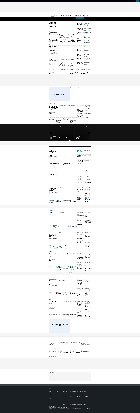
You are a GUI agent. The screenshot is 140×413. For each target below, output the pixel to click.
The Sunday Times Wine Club (80, 391)
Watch (50, 124)
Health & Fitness (58, 122)
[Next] (89, 133)
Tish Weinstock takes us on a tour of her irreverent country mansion (62, 138)
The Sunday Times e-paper (73, 391)
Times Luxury (78, 396)
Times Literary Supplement (73, 404)
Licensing (62, 408)
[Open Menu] (1, 1)
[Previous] (51, 133)
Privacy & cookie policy (51, 408)
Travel (76, 15)
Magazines (87, 15)
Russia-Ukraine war (65, 164)
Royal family (50, 113)
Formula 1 (78, 260)
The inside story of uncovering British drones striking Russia (88, 138)
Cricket (69, 42)
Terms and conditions (79, 408)
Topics (66, 408)
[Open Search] (3, 1)
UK (54, 15)
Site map (64, 408)
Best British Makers (86, 395)
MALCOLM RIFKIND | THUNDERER (80, 179)
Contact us (57, 391)
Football (78, 269)
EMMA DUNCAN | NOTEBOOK (88, 179)
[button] (61, 133)
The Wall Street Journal (79, 404)
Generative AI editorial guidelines (57, 408)
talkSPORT (85, 404)
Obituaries (81, 15)
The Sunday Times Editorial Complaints (52, 394)
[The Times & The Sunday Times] (8, 1)
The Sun (64, 404)
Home (52, 15)
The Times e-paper (65, 391)
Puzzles (84, 15)
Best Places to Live (72, 395)
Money (68, 15)
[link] (63, 42)
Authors (71, 408)
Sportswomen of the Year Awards (87, 396)
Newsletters (64, 395)
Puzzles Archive (68, 408)
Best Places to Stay (79, 395)
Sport (70, 15)
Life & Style (62, 15)
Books (78, 295)
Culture (73, 15)
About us (50, 391)
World (56, 15)
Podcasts (71, 396)
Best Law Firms (64, 396)
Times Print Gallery (86, 391)
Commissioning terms (74, 408)
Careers (50, 398)
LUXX (78, 15)
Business (66, 15)
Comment (59, 15)
